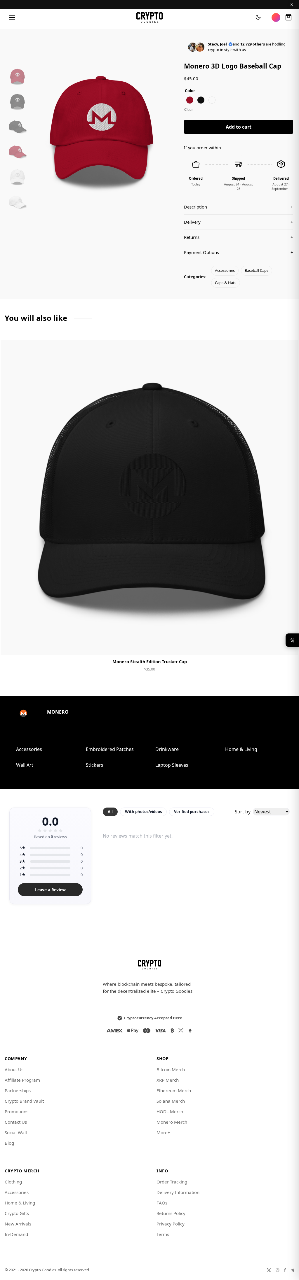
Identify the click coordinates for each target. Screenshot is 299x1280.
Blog (9, 1143)
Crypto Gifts (17, 1213)
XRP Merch (168, 1080)
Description (238, 207)
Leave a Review (50, 889)
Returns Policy (171, 1213)
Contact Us (16, 1122)
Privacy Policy (171, 1224)
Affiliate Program (22, 1080)
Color (190, 90)
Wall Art (24, 765)
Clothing (13, 1182)
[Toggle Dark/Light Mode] (258, 17)
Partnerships (18, 1090)
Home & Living (241, 749)
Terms (163, 1234)
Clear (188, 109)
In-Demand (16, 1234)
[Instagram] (277, 1270)
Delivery (238, 222)
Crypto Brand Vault (24, 1101)
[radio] (189, 100)
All (110, 811)
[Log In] (276, 17)
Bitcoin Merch (171, 1069)
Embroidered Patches (110, 749)
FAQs (162, 1203)
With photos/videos (143, 811)
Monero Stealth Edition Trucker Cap (149, 661)
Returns (238, 237)
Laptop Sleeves (171, 765)
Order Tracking (172, 1182)
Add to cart (238, 127)
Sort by (243, 811)
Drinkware (167, 749)
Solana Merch (171, 1101)
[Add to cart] (149, 646)
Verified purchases (191, 811)
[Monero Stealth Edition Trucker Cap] (149, 497)
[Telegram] (292, 1270)
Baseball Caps (256, 270)
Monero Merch (172, 1122)
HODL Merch (170, 1111)
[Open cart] (288, 17)
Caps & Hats (225, 282)
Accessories (225, 270)
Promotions (16, 1111)
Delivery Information (178, 1192)
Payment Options (238, 252)
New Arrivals (18, 1224)
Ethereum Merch (174, 1090)
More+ (163, 1132)
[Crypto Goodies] (149, 17)
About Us (14, 1069)
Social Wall (16, 1132)
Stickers (94, 765)
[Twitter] (269, 1270)
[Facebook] (285, 1270)
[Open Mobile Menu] (12, 17)
